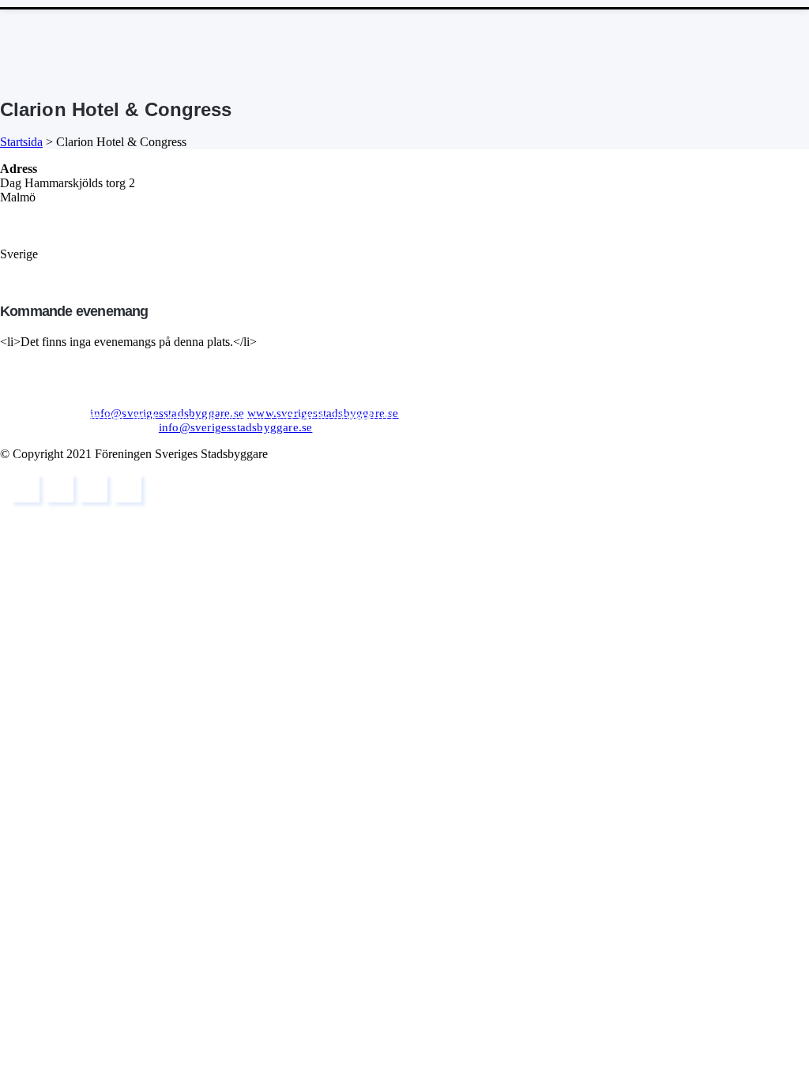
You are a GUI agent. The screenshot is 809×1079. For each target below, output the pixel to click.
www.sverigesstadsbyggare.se (322, 413)
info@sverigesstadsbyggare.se (167, 413)
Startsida (21, 142)
